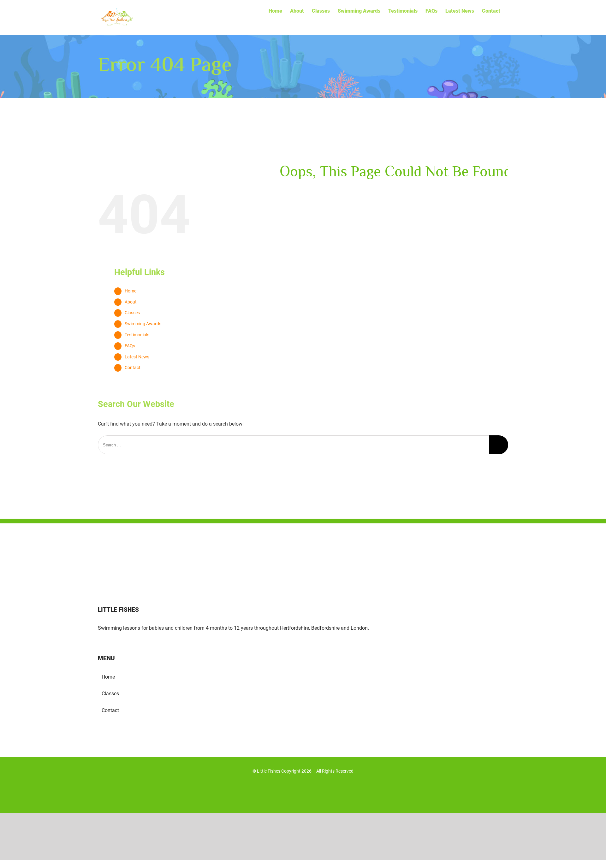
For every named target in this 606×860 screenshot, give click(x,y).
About (131, 301)
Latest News (137, 356)
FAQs (130, 345)
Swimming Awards (143, 323)
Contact (132, 367)
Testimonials (137, 334)
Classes (132, 312)
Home (130, 290)
